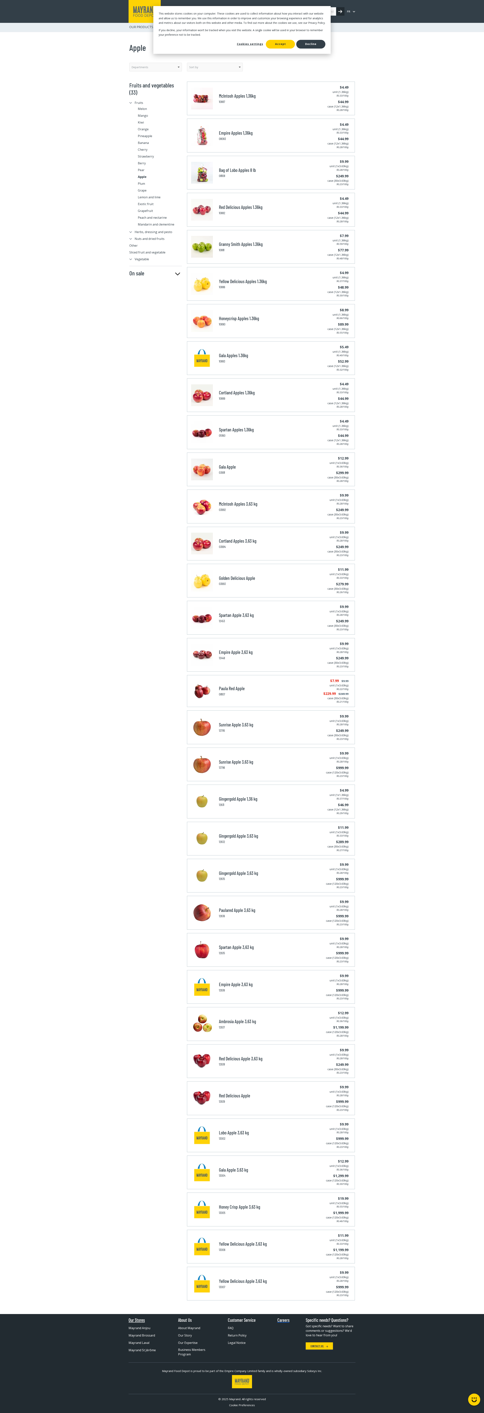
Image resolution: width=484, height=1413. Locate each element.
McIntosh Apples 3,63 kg (238, 504)
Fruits (139, 103)
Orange (143, 129)
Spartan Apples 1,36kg (236, 429)
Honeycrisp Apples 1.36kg (239, 318)
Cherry (142, 150)
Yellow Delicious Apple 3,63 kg (243, 1244)
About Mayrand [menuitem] (189, 1328)
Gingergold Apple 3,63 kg (238, 836)
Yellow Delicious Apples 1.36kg (243, 281)
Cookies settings (250, 44)
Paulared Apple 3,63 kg (237, 910)
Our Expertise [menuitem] (188, 1343)
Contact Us (317, 1345)
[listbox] (155, 67)
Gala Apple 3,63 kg (233, 1170)
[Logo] (242, 1381)
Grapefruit (145, 211)
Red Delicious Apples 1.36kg (240, 207)
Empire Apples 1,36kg (236, 133)
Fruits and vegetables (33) (151, 89)
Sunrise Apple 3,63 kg (236, 724)
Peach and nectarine (152, 218)
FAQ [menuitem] (230, 1328)
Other (133, 245)
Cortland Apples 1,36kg (237, 392)
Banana (143, 143)
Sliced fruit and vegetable (147, 252)
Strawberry (146, 156)
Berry (142, 163)
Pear (141, 170)
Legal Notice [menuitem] (237, 1343)
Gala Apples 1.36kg (233, 355)
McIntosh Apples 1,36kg (237, 96)
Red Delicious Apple (234, 1095)
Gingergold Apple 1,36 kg (238, 799)
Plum (141, 184)
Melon (142, 109)
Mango (143, 116)
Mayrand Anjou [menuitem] (139, 1328)
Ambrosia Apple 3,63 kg (237, 1021)
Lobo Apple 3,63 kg (234, 1132)
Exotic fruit (146, 204)
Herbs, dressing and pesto (153, 232)
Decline (310, 44)
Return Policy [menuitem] (237, 1335)
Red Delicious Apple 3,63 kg (240, 1058)
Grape (142, 190)
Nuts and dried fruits (149, 239)
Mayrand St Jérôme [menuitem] (142, 1350)
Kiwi (141, 122)
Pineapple (145, 136)
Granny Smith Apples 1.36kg (241, 244)
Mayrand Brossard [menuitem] (142, 1335)
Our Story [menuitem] (185, 1335)
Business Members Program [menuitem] (191, 1352)
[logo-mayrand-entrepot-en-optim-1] (145, 11)
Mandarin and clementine (156, 224)
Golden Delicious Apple (237, 578)
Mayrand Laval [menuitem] (139, 1343)
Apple (142, 177)
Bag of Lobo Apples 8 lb (237, 170)
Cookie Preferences (242, 1405)
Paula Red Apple (232, 688)
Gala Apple (227, 467)
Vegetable (142, 259)
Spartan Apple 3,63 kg (236, 615)
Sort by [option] (193, 67)
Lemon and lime (149, 197)
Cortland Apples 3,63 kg (237, 541)
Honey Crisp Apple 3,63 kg (239, 1207)
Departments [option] (140, 67)
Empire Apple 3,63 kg (236, 652)
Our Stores (137, 1320)
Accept (280, 44)
